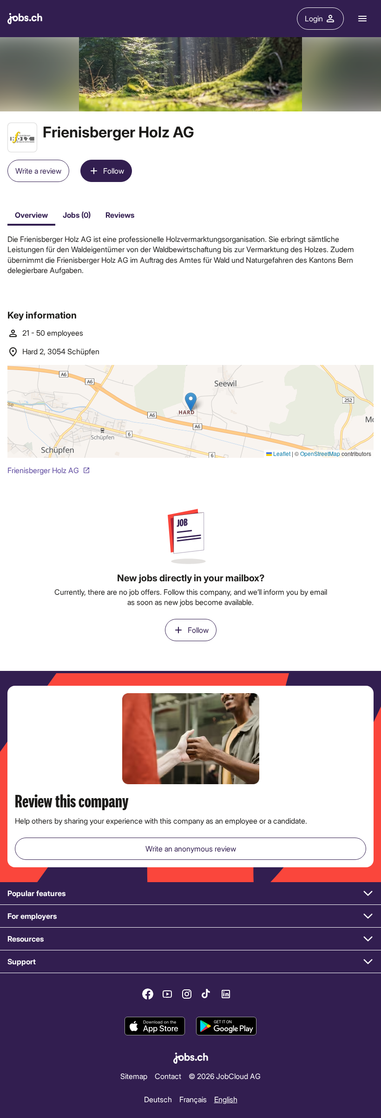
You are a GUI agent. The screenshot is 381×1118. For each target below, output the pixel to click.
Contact (168, 1076)
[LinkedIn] (226, 994)
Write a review (38, 170)
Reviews (119, 214)
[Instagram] (187, 994)
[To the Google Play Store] (226, 1026)
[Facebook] (148, 994)
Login (314, 18)
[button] (190, 893)
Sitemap (133, 1076)
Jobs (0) (77, 214)
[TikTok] (206, 994)
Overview (31, 214)
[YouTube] (167, 994)
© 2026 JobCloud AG (225, 1076)
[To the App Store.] (155, 1026)
